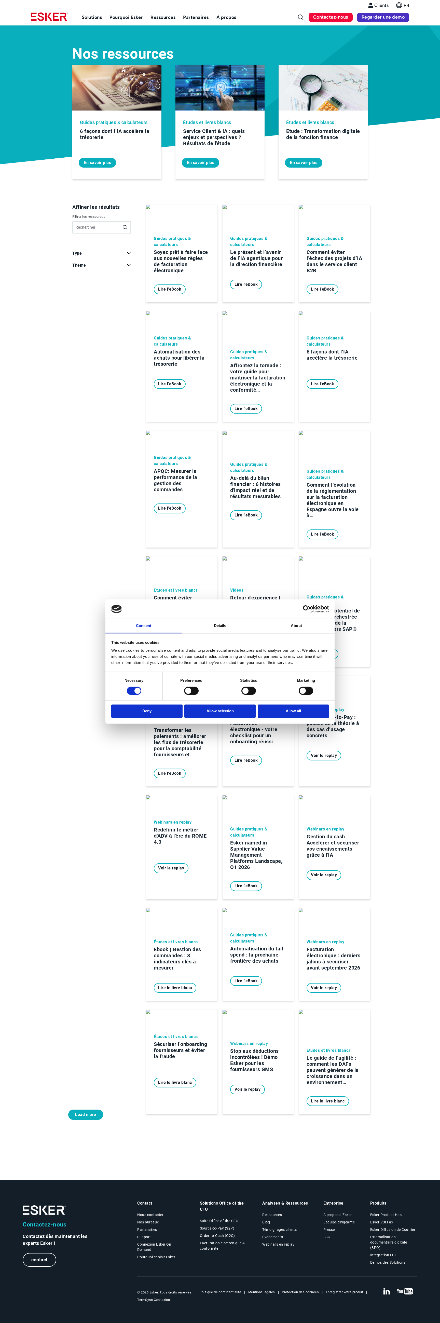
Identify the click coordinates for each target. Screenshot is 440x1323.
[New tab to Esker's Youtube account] (405, 1291)
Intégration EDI (383, 1255)
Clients (381, 5)
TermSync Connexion (153, 1300)
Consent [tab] (143, 626)
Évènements (272, 1237)
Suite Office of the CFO (219, 1221)
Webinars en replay (278, 1244)
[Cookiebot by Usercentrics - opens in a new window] (306, 609)
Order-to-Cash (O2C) (217, 1236)
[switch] (191, 691)
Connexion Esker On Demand (154, 1247)
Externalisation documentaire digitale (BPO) (388, 1242)
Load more (85, 1114)
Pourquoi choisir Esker (156, 1257)
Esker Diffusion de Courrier (393, 1229)
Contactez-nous (330, 17)
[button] (402, 6)
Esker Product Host (386, 1215)
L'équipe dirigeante (339, 1222)
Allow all (293, 711)
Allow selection (220, 711)
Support (144, 1237)
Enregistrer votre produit (344, 1292)
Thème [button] (79, 265)
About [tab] (296, 626)
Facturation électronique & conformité (222, 1245)
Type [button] (77, 253)
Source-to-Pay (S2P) (217, 1228)
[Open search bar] (301, 17)
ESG (327, 1237)
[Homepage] (49, 18)
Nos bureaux (148, 1222)
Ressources (272, 1215)
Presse (329, 1229)
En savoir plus (97, 162)
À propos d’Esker (337, 1215)
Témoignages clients (279, 1229)
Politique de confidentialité (220, 1292)
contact (39, 1259)
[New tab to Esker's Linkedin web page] (386, 1291)
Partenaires (147, 1229)
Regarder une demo (383, 17)
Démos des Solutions (388, 1262)
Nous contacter (150, 1215)
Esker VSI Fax (381, 1222)
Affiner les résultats (96, 207)
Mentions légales (261, 1292)
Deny (147, 711)
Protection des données (300, 1292)
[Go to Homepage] (44, 1210)
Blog (266, 1222)
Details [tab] (220, 626)
